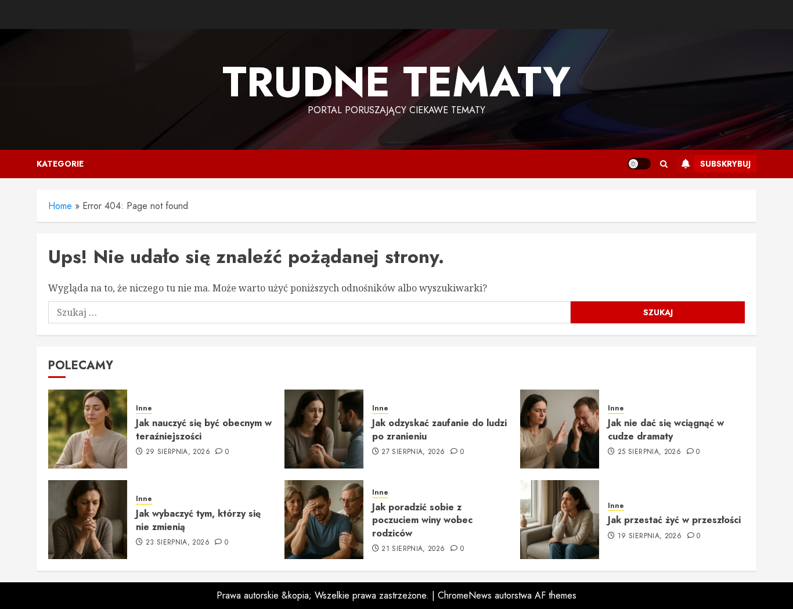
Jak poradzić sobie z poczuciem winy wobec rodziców (422, 520)
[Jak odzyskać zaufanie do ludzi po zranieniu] (323, 429)
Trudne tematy (396, 82)
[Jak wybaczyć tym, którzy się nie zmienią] (87, 519)
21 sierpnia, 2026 (413, 549)
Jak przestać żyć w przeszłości (674, 520)
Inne (144, 408)
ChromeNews (465, 595)
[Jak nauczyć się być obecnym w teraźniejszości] (87, 429)
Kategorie (60, 164)
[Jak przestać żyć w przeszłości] (559, 519)
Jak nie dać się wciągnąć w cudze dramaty (666, 429)
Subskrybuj (725, 164)
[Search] (664, 164)
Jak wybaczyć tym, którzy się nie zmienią (198, 520)
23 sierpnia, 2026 (178, 542)
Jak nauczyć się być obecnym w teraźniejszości (204, 429)
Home (60, 205)
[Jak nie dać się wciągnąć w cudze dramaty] (559, 429)
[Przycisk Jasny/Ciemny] (639, 164)
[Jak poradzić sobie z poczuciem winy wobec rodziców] (323, 519)
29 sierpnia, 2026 (178, 452)
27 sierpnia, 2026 (413, 452)
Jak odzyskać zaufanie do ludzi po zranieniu (439, 429)
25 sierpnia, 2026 (649, 452)
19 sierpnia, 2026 (650, 536)
